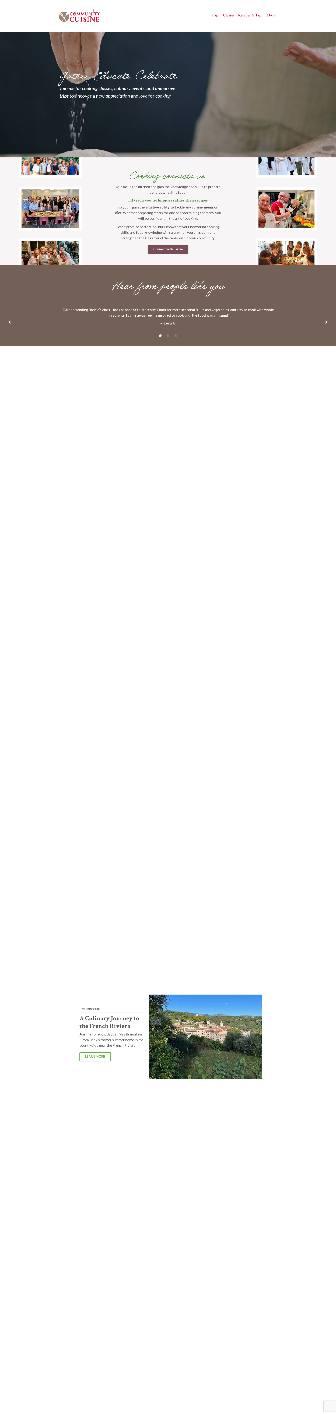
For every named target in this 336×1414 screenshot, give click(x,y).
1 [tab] (160, 335)
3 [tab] (175, 335)
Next (326, 322)
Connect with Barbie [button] (168, 249)
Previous (9, 322)
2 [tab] (168, 335)
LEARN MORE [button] (95, 1056)
